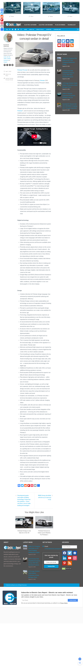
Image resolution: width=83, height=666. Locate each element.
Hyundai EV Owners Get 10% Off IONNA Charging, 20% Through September (69, 106)
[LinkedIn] (15, 29)
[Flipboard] (2, 19)
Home (25, 29)
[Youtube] (21, 29)
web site (8, 57)
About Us (31, 29)
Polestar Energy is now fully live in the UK (24, 531)
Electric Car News (30, 24)
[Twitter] (18, 29)
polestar (7, 78)
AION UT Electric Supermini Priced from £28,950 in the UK (68, 95)
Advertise (48, 29)
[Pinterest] (2, 23)
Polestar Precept (22, 70)
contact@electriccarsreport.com (54, 548)
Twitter (5, 58)
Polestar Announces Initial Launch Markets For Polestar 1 (44, 532)
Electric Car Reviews (46, 24)
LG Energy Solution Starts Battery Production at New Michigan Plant (69, 85)
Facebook (6, 60)
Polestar (42, 80)
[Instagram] (12, 29)
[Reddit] (2, 16)
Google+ (5, 62)
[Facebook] (9, 29)
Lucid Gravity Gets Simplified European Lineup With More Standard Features (68, 74)
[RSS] (7, 29)
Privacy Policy (40, 29)
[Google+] (10, 65)
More (12, 16)
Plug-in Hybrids (60, 24)
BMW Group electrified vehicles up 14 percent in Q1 (44, 497)
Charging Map (57, 29)
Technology (72, 24)
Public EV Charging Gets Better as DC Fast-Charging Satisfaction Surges (69, 61)
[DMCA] (67, 569)
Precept (11, 79)
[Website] (5, 65)
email (5, 57)
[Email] (2, 26)
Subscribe (51, 566)
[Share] (2, 29)
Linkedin (9, 58)
